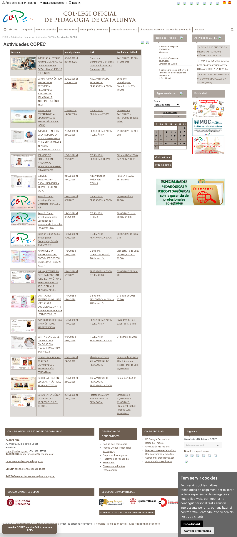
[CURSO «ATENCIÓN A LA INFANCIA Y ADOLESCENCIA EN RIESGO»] (23, 400)
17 (156, 139)
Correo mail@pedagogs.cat (159, 457)
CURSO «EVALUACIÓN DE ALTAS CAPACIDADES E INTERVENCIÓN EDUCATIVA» (49, 365)
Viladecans (168, 49)
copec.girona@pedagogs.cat (30, 468)
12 (166, 135)
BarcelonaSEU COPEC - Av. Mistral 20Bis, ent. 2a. (102, 299)
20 (170, 139)
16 (184, 135)
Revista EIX (108, 462)
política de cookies (150, 524)
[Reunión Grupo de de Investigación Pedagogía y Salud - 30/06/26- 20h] (23, 239)
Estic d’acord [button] (191, 524)
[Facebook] (192, 3)
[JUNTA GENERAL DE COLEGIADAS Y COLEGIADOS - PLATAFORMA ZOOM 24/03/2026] (23, 342)
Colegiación (27, 29)
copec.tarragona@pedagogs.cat (37, 454)
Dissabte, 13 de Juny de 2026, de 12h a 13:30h (128, 254)
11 (161, 135)
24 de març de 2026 (127, 336)
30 (184, 143)
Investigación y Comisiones (94, 29)
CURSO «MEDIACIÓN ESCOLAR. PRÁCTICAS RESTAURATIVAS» (49, 382)
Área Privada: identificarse (158, 461)
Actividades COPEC (45, 37)
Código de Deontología (115, 444)
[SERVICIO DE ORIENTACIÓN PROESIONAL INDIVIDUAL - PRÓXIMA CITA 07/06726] (23, 160)
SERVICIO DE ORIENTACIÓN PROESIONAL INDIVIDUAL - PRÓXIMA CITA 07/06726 (49, 163)
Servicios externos (68, 29)
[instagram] (212, 3)
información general (117, 524)
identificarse (28, 2)
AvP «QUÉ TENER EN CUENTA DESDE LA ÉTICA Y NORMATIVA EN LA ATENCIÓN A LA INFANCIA (213, 65)
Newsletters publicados (196, 451)
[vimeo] (218, 3)
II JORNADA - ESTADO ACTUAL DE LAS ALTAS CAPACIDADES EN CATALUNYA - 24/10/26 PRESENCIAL (50, 65)
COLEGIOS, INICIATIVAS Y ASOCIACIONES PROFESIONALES (127, 512)
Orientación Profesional (157, 446)
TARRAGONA (12, 454)
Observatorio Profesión (152, 29)
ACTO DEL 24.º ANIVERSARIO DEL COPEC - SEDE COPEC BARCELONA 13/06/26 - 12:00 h (50, 258)
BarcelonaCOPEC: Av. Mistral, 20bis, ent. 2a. (100, 254)
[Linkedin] (205, 3)
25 (161, 143)
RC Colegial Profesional (157, 439)
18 (161, 139)
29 (179, 143)
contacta (100, 524)
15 (179, 135)
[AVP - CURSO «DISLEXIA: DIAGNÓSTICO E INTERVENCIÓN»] (23, 325)
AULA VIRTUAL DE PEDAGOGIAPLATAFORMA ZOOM (101, 82)
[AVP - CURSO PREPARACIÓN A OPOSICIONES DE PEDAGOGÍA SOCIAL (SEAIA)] (23, 116)
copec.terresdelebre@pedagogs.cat (36, 476)
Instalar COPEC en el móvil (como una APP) (30, 529)
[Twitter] (199, 3)
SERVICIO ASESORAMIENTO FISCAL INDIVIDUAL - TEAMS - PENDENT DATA (48, 183)
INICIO (5, 37)
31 (156, 147)
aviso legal (134, 524)
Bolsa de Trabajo (154, 443)
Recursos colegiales (46, 29)
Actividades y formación (178, 29)
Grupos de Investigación (115, 455)
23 (184, 139)
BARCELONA (12, 440)
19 (166, 139)
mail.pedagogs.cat (54, 2)
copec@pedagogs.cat (17, 451)
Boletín (76, 2)
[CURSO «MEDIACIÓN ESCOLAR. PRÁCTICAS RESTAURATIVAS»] (23, 383)
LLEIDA (10, 461)
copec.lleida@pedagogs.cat (28, 461)
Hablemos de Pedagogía (116, 458)
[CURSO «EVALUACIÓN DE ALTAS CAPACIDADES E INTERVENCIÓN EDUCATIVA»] (23, 363)
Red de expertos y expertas (159, 454)
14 (175, 135)
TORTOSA (11, 476)
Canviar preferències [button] (197, 530)
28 (175, 143)
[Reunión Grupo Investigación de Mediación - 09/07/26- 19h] (23, 202)
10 (156, 135)
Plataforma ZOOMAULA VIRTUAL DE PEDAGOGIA (99, 361)
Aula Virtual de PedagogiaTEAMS (97, 179)
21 (175, 139)
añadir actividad (163, 157)
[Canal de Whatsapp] (186, 3)
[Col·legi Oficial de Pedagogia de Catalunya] (75, 16)
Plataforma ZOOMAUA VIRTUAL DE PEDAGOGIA (99, 398)
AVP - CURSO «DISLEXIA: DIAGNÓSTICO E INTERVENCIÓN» (50, 324)
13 (170, 135)
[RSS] (179, 3)
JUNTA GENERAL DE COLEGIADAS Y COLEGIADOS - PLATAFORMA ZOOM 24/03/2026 (49, 344)
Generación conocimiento (124, 29)
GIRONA (10, 468)
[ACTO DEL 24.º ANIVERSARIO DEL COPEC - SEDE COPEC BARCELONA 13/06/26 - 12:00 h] (23, 256)
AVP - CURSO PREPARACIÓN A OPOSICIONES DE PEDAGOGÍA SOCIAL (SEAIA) (48, 118)
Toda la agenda (163, 165)
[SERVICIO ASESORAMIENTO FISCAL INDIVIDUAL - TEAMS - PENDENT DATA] (23, 181)
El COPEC (14, 29)
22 (179, 139)
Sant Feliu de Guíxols (168, 61)
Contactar (199, 29)
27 (170, 143)
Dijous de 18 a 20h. (127, 378)
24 (156, 143)
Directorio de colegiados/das (160, 450)
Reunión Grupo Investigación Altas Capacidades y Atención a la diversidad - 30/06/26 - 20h (50, 221)
